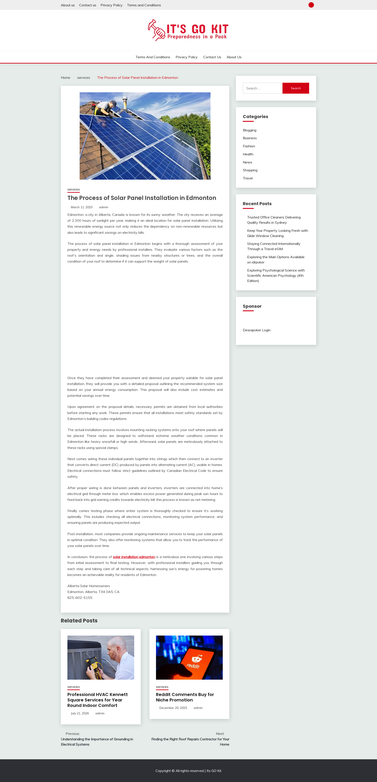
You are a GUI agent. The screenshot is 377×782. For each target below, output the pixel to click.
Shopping (250, 170)
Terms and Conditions (144, 5)
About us (68, 5)
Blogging (249, 130)
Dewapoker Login (257, 330)
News (247, 162)
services (73, 189)
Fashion (249, 146)
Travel (248, 178)
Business (250, 138)
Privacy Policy (112, 5)
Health (248, 154)
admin (103, 207)
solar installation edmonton (134, 557)
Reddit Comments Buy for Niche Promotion (185, 697)
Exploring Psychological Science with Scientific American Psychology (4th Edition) (276, 275)
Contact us (87, 5)
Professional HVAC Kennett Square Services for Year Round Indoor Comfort (97, 699)
